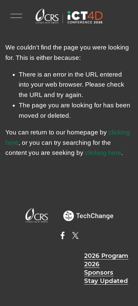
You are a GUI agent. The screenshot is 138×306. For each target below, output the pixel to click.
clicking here (103, 152)
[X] (75, 235)
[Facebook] (63, 235)
